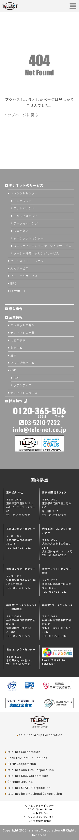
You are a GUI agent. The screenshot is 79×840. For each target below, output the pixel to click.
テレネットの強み (22, 325)
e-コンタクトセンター (29, 238)
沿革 (13, 355)
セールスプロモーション (27, 261)
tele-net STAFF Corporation (29, 788)
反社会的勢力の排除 (39, 821)
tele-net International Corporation (34, 793)
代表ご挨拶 (18, 340)
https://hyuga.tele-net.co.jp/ (54, 661)
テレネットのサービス (26, 185)
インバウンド (23, 201)
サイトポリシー (39, 813)
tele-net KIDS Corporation (27, 776)
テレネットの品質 (22, 333)
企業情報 (16, 317)
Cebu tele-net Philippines (27, 758)
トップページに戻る (21, 114)
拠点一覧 (16, 348)
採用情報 (16, 400)
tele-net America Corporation (30, 770)
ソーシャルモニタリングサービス (36, 253)
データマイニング (26, 223)
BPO (13, 283)
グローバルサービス (24, 276)
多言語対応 (21, 231)
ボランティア (23, 385)
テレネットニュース (23, 393)
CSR (13, 370)
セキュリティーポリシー (39, 805)
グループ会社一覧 (22, 363)
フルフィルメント (26, 216)
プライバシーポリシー (39, 809)
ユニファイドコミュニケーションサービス (42, 246)
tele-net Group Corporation (40, 735)
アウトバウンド (24, 208)
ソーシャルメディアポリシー (39, 817)
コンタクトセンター (24, 193)
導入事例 (16, 308)
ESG (16, 378)
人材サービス (19, 268)
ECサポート (18, 291)
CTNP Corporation (21, 764)
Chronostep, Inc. (20, 782)
